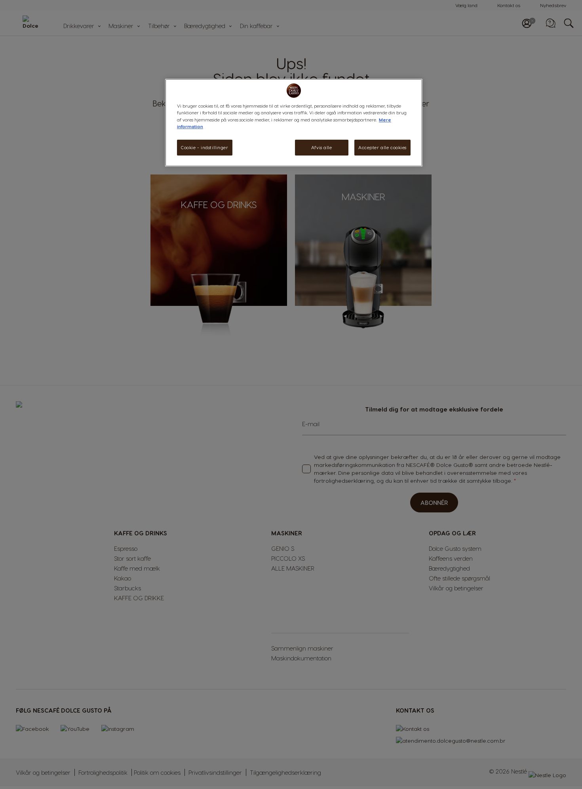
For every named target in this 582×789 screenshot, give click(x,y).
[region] (293, 122)
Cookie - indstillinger (204, 147)
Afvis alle (321, 147)
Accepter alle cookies (382, 147)
